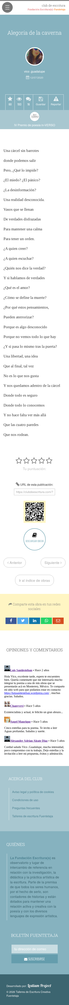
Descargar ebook (35, 541)
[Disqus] (34, 710)
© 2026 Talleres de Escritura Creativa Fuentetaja (28, 994)
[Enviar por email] (58, 621)
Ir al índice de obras (34, 580)
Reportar (56, 104)
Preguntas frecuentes (26, 808)
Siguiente (52, 562)
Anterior (15, 562)
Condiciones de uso (25, 800)
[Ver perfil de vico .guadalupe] (34, 56)
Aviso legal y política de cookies (33, 792)
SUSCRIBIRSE (36, 959)
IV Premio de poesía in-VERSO (34, 125)
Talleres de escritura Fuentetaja (32, 816)
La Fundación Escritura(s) (30, 857)
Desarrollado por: (28, 986)
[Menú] (7, 7)
